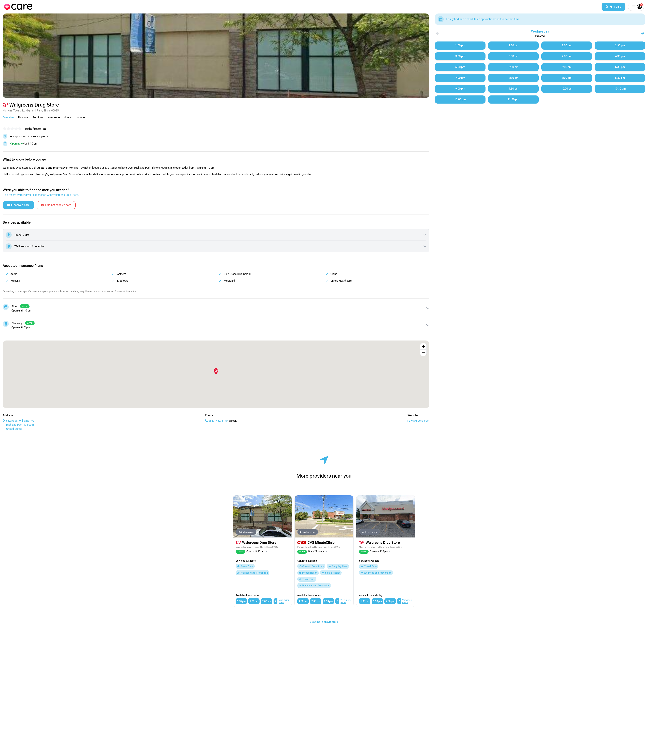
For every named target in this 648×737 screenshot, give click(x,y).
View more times (284, 601)
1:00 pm (241, 601)
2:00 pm (266, 601)
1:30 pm (254, 601)
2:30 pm (328, 601)
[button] (633, 7)
